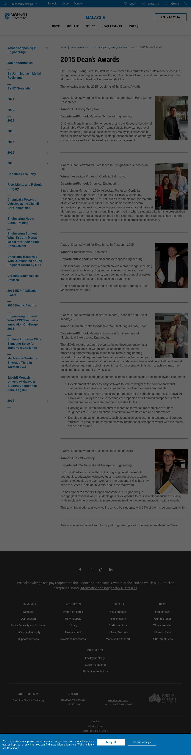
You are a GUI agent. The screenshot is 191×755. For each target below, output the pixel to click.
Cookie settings (142, 742)
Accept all (111, 742)
